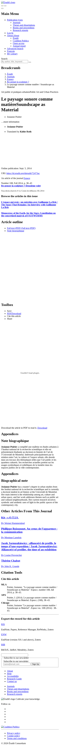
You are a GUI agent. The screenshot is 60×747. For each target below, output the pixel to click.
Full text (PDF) (14, 228)
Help (9, 673)
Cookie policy (13, 736)
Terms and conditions (17, 738)
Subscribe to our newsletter (15, 661)
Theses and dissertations (24, 25)
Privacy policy (13, 733)
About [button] (10, 35)
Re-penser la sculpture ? (18, 82)
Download (42, 428)
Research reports (20, 30)
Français (11, 51)
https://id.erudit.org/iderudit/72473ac (23, 173)
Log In (10, 33)
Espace (10, 79)
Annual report (19, 46)
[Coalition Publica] (10, 727)
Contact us (12, 681)
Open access (18, 43)
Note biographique (15, 231)
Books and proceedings (23, 27)
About (16, 35)
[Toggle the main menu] (2, 8)
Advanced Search (15, 48)
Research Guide (14, 679)
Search (4, 58)
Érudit (15, 38)
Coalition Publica (21, 41)
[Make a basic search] (2, 5)
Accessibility (13, 676)
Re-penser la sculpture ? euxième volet (21, 186)
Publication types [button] (15, 20)
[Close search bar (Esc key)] (5, 5)
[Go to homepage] (8, 2)
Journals (16, 22)
